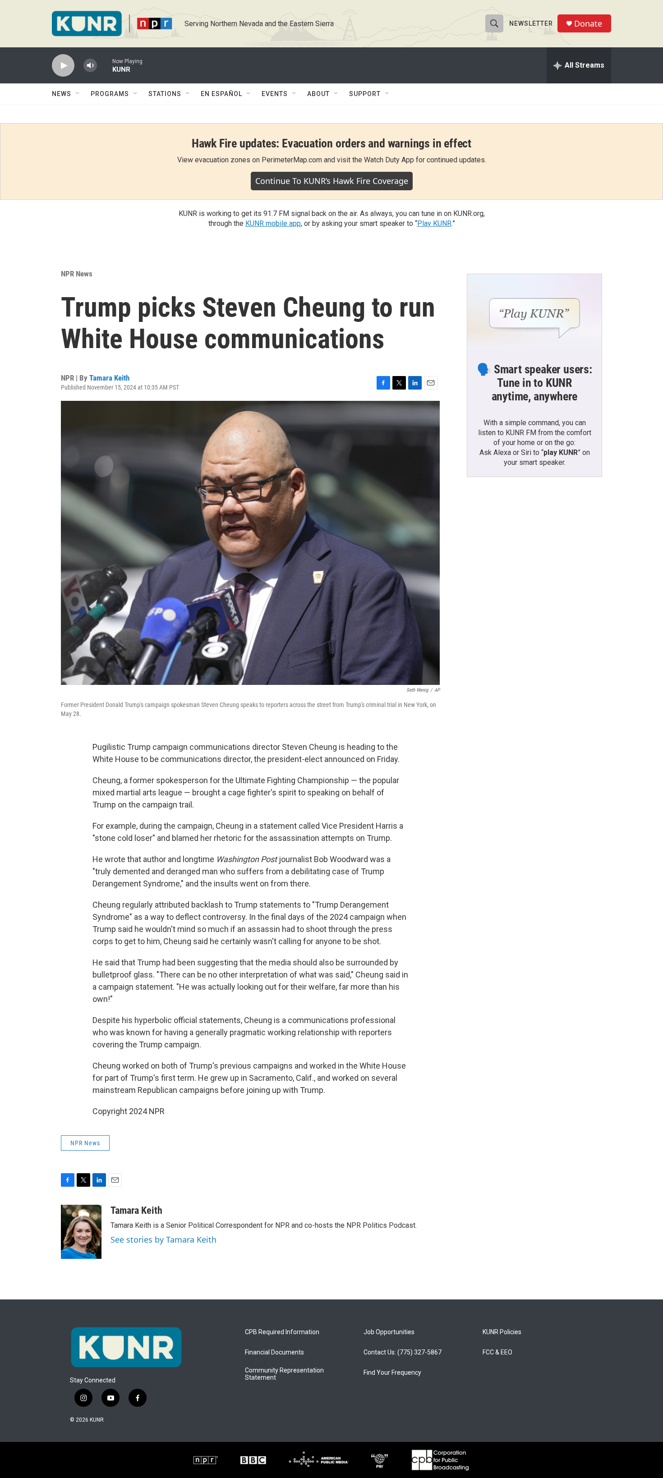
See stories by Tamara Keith (163, 1239)
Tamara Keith (109, 377)
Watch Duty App (389, 160)
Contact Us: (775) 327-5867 (403, 1352)
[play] (63, 65)
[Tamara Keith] (81, 1232)
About (318, 93)
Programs (110, 93)
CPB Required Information (282, 1332)
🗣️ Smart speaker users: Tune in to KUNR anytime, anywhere (534, 383)
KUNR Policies (502, 1332)
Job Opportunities (389, 1332)
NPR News (76, 273)
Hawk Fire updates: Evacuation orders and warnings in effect (331, 143)
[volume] (90, 65)
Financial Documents (274, 1352)
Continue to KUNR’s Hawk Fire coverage (331, 180)
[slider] (104, 65)
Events (275, 93)
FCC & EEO (497, 1352)
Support (365, 93)
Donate (588, 23)
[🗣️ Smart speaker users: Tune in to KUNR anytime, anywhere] (534, 312)
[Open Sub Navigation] (78, 93)
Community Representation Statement (284, 1374)
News (61, 93)
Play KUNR (434, 223)
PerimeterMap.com (292, 160)
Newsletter (531, 23)
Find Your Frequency (392, 1372)
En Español (221, 93)
